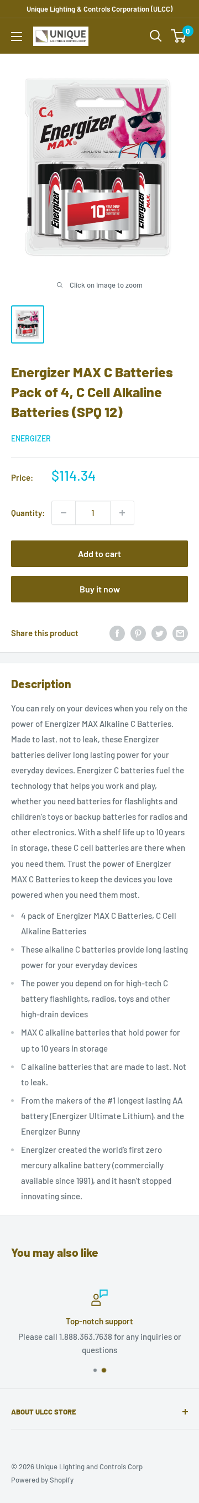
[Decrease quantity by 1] (63, 512)
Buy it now (100, 589)
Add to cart (99, 553)
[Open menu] (16, 36)
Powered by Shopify (42, 1479)
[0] (179, 36)
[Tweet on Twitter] (159, 633)
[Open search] (156, 36)
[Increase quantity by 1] (122, 512)
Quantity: (28, 513)
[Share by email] (180, 633)
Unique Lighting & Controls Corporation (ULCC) (99, 8)
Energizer (31, 438)
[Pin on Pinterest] (138, 633)
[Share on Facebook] (117, 633)
